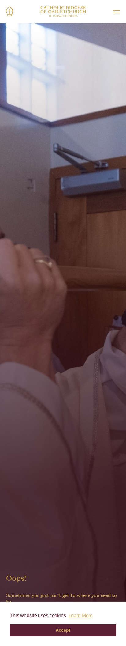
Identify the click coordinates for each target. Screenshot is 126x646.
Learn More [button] (81, 615)
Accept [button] (63, 630)
